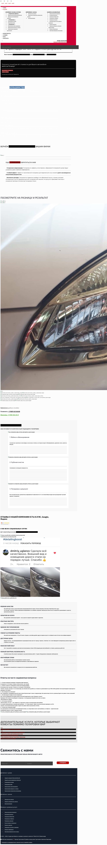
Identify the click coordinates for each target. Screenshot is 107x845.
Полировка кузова (9, 782)
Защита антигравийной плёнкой (13, 780)
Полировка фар (8, 784)
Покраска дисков (9, 820)
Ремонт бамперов (9, 829)
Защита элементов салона (11, 801)
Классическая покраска (10, 812)
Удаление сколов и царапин (12, 827)
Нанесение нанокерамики (11, 786)
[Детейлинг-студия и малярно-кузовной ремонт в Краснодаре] (7, 3)
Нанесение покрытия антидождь (13, 791)
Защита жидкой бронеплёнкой (12, 778)
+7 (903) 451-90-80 (14, 411)
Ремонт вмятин (8, 825)
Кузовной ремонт (9, 814)
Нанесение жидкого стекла (11, 788)
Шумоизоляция (8, 803)
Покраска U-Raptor (9, 818)
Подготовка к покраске (10, 823)
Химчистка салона (9, 799)
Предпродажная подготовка (12, 831)
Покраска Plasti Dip (9, 816)
